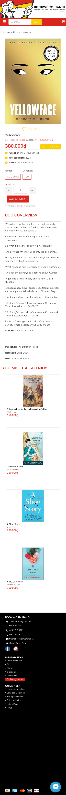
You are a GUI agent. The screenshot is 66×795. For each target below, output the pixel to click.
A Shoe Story (13, 524)
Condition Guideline (16, 692)
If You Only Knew (15, 582)
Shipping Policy (14, 700)
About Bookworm (15, 660)
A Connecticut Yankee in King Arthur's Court (27, 409)
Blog (9, 664)
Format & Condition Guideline (20, 205)
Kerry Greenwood (14, 469)
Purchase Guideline (16, 689)
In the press (12, 672)
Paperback (13, 177)
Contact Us (12, 675)
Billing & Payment (15, 696)
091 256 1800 (15, 634)
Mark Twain (12, 412)
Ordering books (15, 679)
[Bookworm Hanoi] (33, 8)
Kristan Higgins (14, 584)
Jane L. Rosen (12, 527)
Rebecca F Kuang (18, 140)
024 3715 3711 (16, 630)
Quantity (10, 184)
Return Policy (13, 704)
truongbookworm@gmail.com (21, 638)
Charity (10, 668)
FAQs (9, 707)
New (27, 177)
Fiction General (45, 140)
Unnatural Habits (15, 466)
